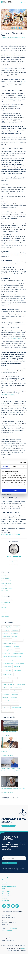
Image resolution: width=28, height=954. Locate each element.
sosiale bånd (14, 700)
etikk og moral (6, 653)
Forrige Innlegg (14, 561)
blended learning (17, 640)
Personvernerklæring (8, 940)
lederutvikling (7, 674)
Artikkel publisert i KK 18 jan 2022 (10, 534)
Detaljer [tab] (14, 466)
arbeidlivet (16, 627)
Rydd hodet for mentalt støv (9, 731)
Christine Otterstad (16, 338)
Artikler (3, 39)
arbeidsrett (5, 633)
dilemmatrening (7, 646)
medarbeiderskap (8, 684)
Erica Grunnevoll (12, 99)
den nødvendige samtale (9, 643)
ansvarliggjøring (7, 627)
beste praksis (6, 640)
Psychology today (7, 394)
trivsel (4, 711)
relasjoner (15, 694)
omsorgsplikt (17, 687)
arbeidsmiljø (15, 630)
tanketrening (6, 707)
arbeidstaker (14, 633)
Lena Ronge (4, 590)
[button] (21, 2)
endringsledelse (8, 650)
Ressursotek (5, 616)
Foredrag (4, 882)
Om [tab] (23, 466)
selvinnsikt (14, 697)
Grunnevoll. (14, 193)
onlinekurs (5, 690)
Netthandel (5, 900)
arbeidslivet (6, 630)
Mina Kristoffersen (6, 588)
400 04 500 (10, 930)
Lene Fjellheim (5, 578)
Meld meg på (9, 863)
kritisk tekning (20, 663)
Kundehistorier (5, 602)
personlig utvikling (16, 690)
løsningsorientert (7, 681)
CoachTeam (4, 575)
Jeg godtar (14, 490)
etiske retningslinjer (18, 653)
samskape (5, 697)
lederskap (17, 666)
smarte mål (6, 700)
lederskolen (7, 670)
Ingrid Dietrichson (6, 583)
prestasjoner (6, 694)
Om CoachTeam (6, 896)
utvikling (10, 711)
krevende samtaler (8, 663)
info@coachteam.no (11, 928)
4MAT (3, 888)
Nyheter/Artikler (6, 891)
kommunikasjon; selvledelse (12, 656)
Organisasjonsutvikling (9, 886)
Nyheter (3, 607)
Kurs (3, 880)
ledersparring (17, 670)
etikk (17, 650)
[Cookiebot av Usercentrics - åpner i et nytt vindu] (20, 462)
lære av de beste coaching (10, 678)
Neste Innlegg (14, 564)
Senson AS (24, 948)
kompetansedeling (8, 660)
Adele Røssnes (5, 585)
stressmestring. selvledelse (10, 704)
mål (11, 687)
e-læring (16, 646)
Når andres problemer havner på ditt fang (13, 788)
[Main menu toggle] (25, 2)
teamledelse (16, 707)
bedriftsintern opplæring (10, 636)
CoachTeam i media (19, 37)
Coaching (4, 884)
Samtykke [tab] (5, 466)
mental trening (21, 684)
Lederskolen (5, 877)
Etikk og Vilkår (6, 938)
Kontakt (4, 898)
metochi (5, 687)
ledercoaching (7, 666)
